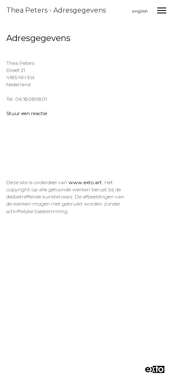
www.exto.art (85, 182)
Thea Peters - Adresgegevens (56, 10)
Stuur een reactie (26, 113)
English (140, 11)
